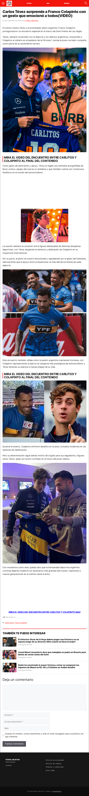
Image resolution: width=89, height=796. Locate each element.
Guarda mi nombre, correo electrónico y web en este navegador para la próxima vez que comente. (44, 735)
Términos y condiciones (55, 767)
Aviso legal (50, 770)
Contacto (9, 765)
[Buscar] (86, 3)
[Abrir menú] (3, 3)
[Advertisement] (44, 192)
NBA (48, 3)
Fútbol (29, 3)
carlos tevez (9, 623)
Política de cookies (53, 763)
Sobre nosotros (10, 762)
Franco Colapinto (21, 623)
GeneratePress (57, 791)
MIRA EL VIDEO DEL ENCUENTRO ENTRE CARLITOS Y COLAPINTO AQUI (44, 612)
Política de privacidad (55, 760)
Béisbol (67, 3)
